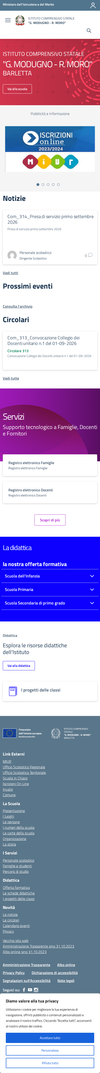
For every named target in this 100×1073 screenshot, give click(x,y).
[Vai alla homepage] (20, 20)
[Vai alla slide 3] (48, 184)
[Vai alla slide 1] (38, 184)
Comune (9, 795)
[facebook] (24, 990)
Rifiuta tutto (50, 1062)
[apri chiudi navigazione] (8, 21)
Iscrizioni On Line (16, 783)
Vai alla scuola (17, 88)
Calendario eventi (16, 925)
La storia (9, 844)
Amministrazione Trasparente (26, 965)
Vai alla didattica (18, 665)
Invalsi (8, 789)
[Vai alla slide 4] (53, 184)
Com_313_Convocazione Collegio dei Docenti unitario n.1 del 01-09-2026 (43, 340)
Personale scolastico (18, 860)
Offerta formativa (16, 887)
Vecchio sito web (15, 940)
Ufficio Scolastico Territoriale (24, 772)
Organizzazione (14, 838)
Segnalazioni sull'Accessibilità (26, 980)
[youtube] (30, 990)
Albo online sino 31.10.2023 (25, 952)
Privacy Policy (14, 972)
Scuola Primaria (19, 589)
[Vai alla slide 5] (58, 184)
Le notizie (10, 914)
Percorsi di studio (16, 871)
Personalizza (50, 1050)
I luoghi (8, 816)
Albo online (66, 965)
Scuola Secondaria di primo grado (35, 603)
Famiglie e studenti (17, 866)
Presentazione (14, 810)
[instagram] (36, 990)
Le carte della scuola (18, 833)
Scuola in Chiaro (15, 778)
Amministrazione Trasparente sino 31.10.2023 (38, 946)
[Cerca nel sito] (89, 31)
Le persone (11, 822)
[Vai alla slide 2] (43, 184)
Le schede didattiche (19, 893)
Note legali (65, 980)
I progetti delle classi (18, 898)
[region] (50, 1033)
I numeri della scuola (18, 827)
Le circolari (11, 920)
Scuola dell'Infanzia (22, 576)
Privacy (8, 931)
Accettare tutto (50, 1037)
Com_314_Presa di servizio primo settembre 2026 (50, 219)
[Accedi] (93, 5)
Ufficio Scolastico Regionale (24, 767)
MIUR (7, 761)
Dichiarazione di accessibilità (55, 972)
